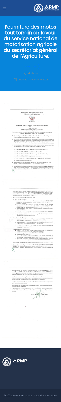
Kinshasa (33, 73)
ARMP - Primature (22, 395)
